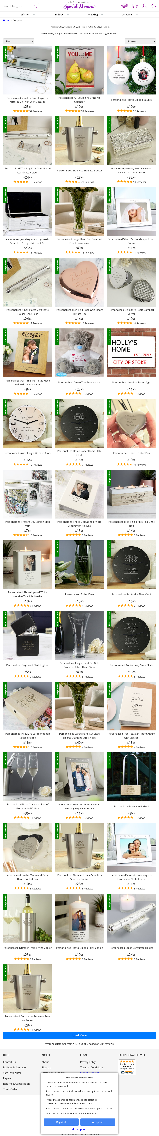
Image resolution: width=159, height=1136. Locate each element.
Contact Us (9, 1062)
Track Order (10, 1089)
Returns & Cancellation (16, 1083)
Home (6, 20)
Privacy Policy (88, 1062)
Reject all (61, 1122)
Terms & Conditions (91, 1067)
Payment (8, 1078)
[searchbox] (21, 6)
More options (80, 1129)
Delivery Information (15, 1067)
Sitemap (46, 1067)
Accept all (97, 1122)
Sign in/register (12, 1073)
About (45, 1062)
